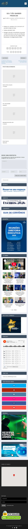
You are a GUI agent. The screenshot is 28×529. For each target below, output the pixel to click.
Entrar (3, 505)
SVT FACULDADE (6, 103)
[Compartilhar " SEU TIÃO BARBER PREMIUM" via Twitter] (10, 48)
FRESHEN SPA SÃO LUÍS (8, 122)
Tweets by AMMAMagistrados (9, 376)
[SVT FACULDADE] (14, 95)
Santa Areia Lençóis (7, 85)
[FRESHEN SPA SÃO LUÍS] (14, 114)
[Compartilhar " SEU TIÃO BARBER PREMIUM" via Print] (20, 48)
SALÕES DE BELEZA (19, 18)
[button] (15, 271)
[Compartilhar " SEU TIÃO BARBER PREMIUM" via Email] (18, 48)
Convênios (12, 18)
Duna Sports (6, 141)
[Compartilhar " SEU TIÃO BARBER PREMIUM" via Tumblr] (15, 48)
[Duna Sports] (14, 132)
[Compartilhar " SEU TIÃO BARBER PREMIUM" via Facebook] (7, 48)
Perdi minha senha (10, 505)
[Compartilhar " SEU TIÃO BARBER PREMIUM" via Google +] (12, 48)
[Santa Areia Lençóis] (14, 76)
